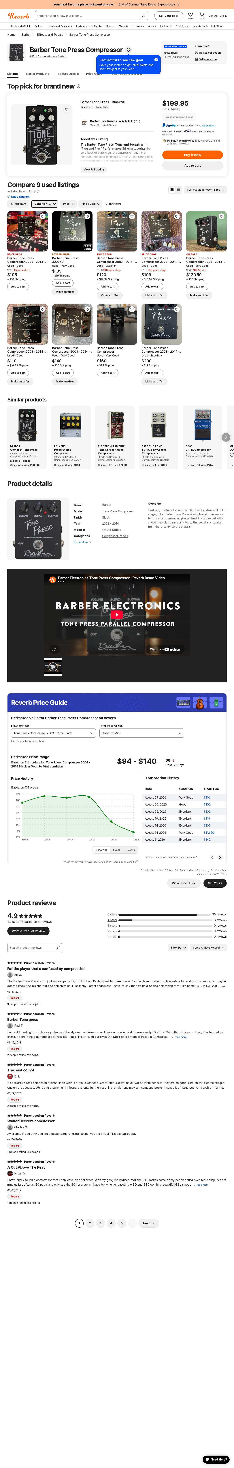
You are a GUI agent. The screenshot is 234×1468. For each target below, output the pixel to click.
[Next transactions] (220, 857)
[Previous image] (12, 231)
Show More (81, 542)
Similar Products (37, 74)
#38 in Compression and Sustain (48, 56)
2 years (130, 849)
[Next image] (43, 231)
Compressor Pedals (115, 536)
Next (146, 1223)
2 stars (112, 931)
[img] (125, 121)
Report (14, 997)
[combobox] (49, 733)
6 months (101, 849)
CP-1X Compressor (198, 449)
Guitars (38, 26)
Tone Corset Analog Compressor (111, 451)
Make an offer (65, 291)
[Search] (143, 15)
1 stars (111, 936)
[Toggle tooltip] (78, 86)
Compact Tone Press (24, 449)
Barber (106, 504)
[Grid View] (172, 190)
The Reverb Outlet (20, 26)
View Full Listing (94, 169)
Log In (223, 15)
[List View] (178, 190)
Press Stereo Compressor (62, 451)
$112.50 (209, 832)
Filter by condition (111, 725)
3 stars (112, 925)
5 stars (112, 914)
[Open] (91, 733)
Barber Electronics (103, 121)
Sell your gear (169, 16)
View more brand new (179, 117)
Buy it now (192, 155)
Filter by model (20, 725)
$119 (207, 818)
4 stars (112, 920)
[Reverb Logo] (18, 16)
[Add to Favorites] (128, 50)
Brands (140, 26)
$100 (207, 804)
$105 (207, 825)
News (151, 26)
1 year (116, 849)
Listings (12, 74)
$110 (207, 797)
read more (181, 1037)
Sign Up (213, 15)
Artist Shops (182, 26)
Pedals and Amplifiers (59, 26)
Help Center (218, 26)
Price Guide (94, 74)
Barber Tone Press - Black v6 (103, 102)
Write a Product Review (28, 931)
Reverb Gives (200, 26)
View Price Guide (184, 883)
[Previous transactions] (212, 857)
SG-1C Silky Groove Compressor (154, 451)
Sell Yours (215, 883)
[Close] (156, 59)
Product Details (67, 74)
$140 (207, 839)
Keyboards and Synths (89, 26)
